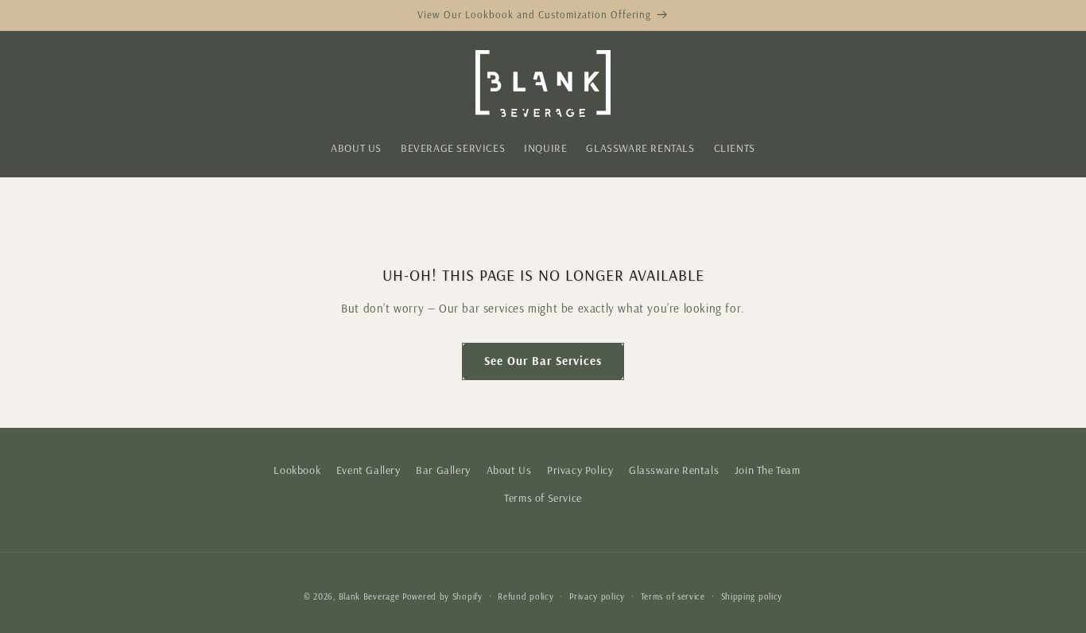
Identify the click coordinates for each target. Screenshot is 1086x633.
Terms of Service (543, 498)
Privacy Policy (580, 470)
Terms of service (673, 596)
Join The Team (768, 470)
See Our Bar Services (543, 360)
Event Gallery (368, 470)
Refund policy (525, 596)
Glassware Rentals (674, 470)
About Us (509, 470)
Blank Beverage (369, 596)
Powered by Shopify (442, 596)
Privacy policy (597, 596)
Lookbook (296, 470)
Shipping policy (752, 596)
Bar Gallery (443, 470)
